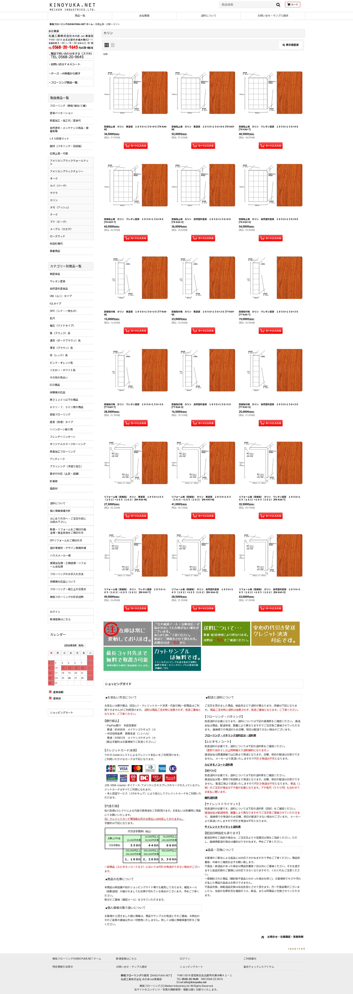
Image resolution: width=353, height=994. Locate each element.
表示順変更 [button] (292, 44)
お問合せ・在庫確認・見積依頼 (285, 936)
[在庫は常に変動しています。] (128, 634)
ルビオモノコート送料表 (219, 764)
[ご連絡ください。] (177, 634)
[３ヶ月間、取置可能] (128, 659)
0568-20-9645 (190, 979)
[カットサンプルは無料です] (177, 659)
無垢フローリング (131, 975)
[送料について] (226, 634)
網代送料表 (211, 797)
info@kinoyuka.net (195, 982)
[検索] (278, 4)
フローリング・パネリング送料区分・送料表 (230, 735)
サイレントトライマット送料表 (223, 826)
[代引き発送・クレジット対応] (275, 634)
